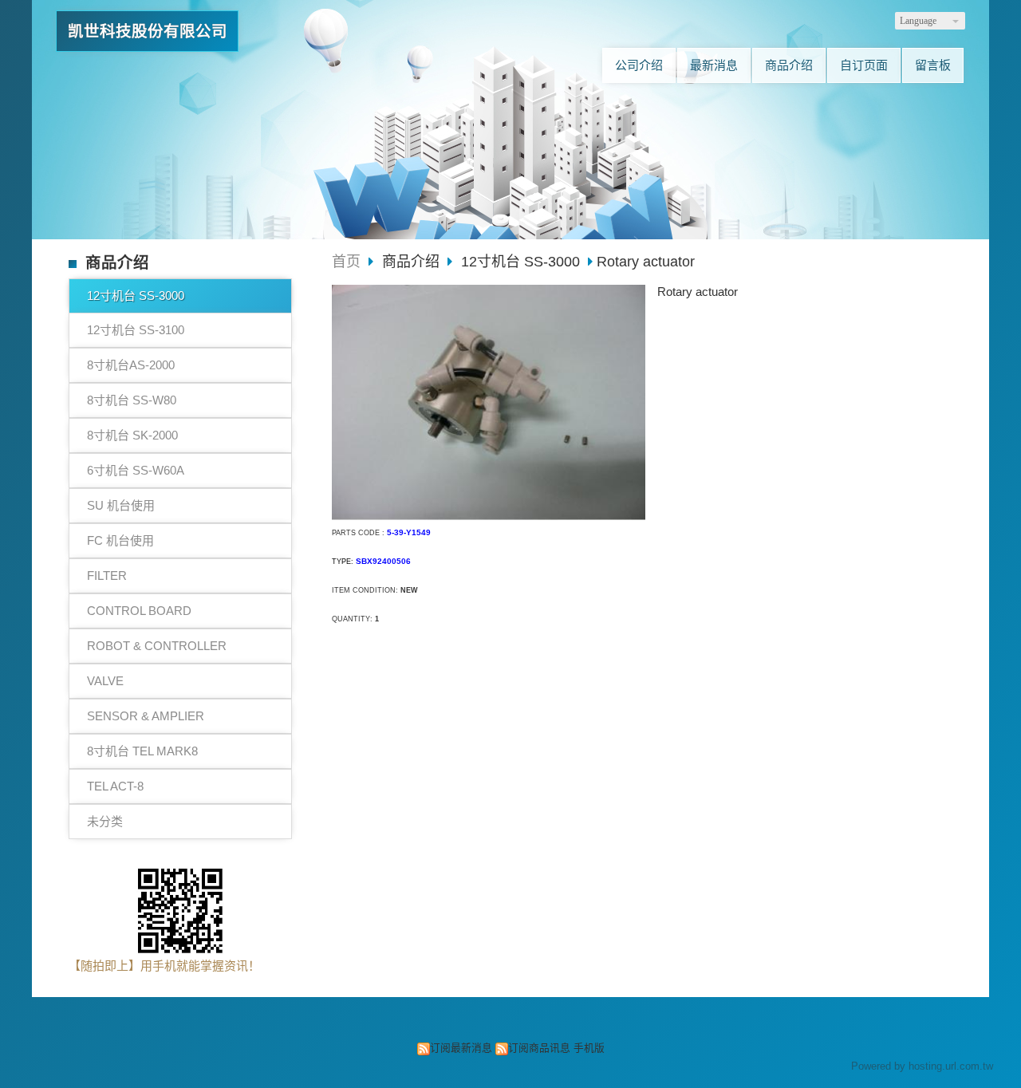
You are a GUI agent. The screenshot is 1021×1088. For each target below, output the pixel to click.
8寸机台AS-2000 (131, 365)
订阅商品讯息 (539, 1048)
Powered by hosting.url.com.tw (922, 1066)
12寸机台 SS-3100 (135, 330)
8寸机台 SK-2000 (132, 435)
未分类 (105, 821)
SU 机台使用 (121, 505)
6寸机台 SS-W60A (135, 470)
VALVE (105, 681)
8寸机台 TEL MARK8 (142, 751)
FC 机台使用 (120, 540)
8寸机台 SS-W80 (131, 400)
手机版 (589, 1048)
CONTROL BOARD (139, 610)
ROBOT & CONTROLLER (157, 645)
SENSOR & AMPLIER (145, 716)
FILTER (107, 575)
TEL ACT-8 (115, 786)
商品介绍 (412, 262)
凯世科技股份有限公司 (147, 31)
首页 (346, 262)
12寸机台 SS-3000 (135, 295)
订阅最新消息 (461, 1048)
